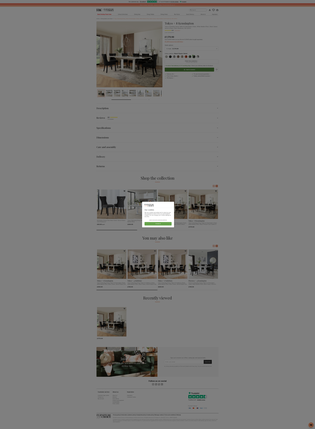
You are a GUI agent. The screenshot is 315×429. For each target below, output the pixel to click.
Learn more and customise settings (158, 220)
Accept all (158, 223)
